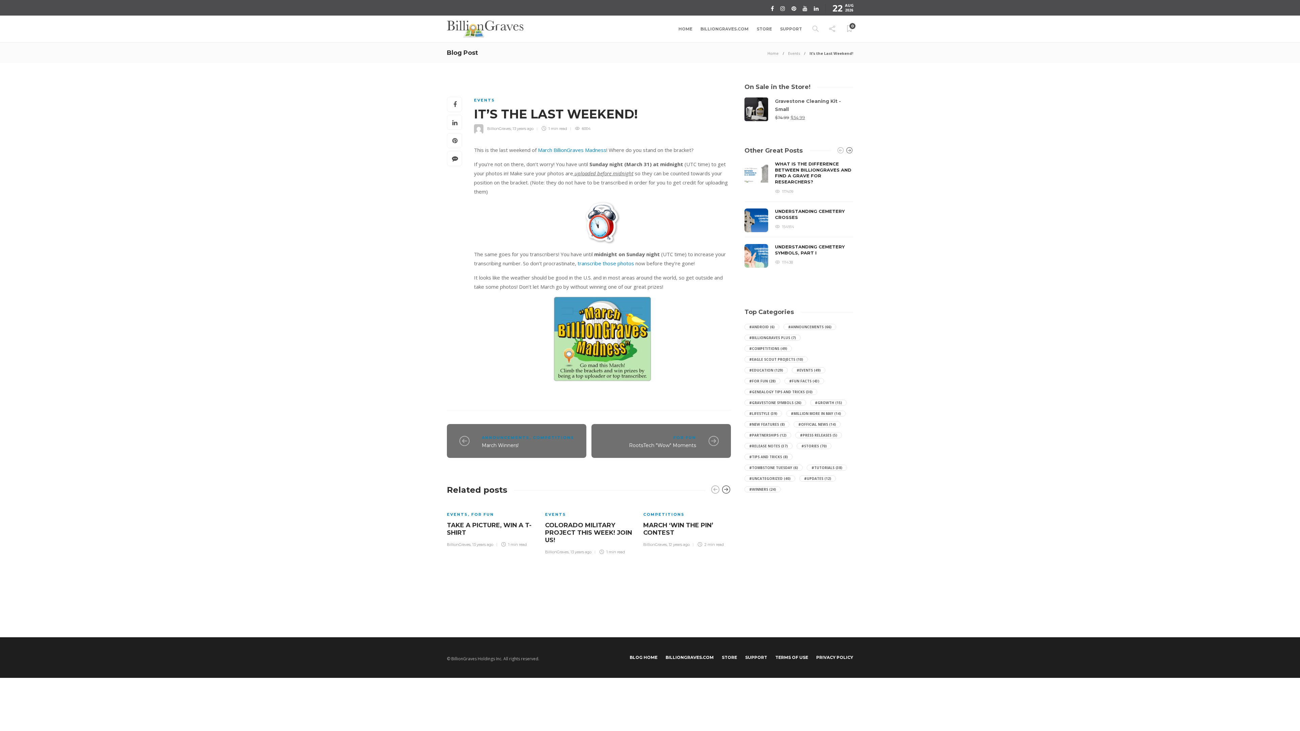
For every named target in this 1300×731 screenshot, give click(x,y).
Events (794, 53)
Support (791, 28)
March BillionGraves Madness (572, 150)
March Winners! (500, 445)
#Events (809, 370)
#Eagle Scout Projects (776, 359)
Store (764, 28)
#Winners (762, 489)
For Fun (684, 437)
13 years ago (523, 128)
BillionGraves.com (724, 28)
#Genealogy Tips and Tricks (780, 392)
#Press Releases (818, 435)
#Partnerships (767, 435)
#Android (762, 327)
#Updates (817, 478)
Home (685, 28)
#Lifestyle (763, 413)
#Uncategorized (769, 478)
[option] (491, 525)
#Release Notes (768, 446)
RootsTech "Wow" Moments (662, 445)
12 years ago (679, 544)
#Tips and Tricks (768, 457)
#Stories (814, 446)
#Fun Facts (804, 381)
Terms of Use (791, 657)
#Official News (817, 424)
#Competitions (768, 348)
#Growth (828, 402)
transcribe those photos (606, 263)
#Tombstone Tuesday (773, 467)
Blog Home (643, 657)
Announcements (505, 437)
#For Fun (762, 381)
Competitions (553, 437)
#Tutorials (826, 467)
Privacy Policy (834, 657)
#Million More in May (816, 413)
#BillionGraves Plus (772, 337)
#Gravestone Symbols (775, 402)
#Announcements (809, 327)
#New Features (767, 424)
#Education (766, 370)
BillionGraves (499, 128)
